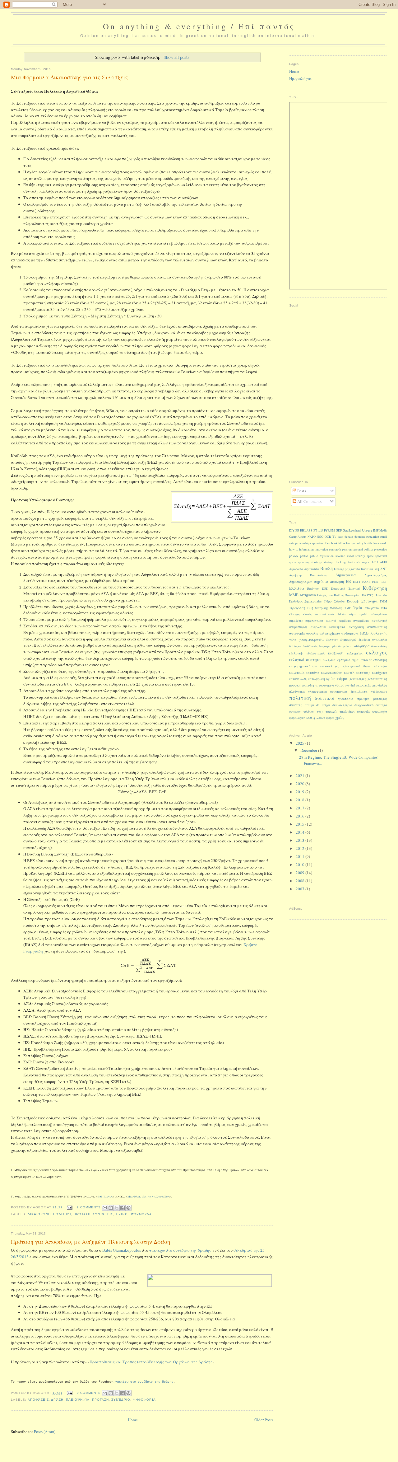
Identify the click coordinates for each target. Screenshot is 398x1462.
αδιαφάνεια (379, 614)
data (340, 536)
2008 (300, 880)
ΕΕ (348, 581)
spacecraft (381, 556)
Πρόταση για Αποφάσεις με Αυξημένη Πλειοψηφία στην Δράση (90, 1241)
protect (304, 556)
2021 (300, 775)
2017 (300, 808)
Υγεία (357, 607)
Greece (367, 529)
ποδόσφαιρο (379, 692)
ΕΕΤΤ (356, 582)
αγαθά (363, 614)
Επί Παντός (105, 1196)
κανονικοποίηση (331, 673)
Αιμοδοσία (296, 569)
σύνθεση (308, 712)
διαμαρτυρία (328, 646)
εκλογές (376, 652)
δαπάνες (332, 640)
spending (303, 562)
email (383, 537)
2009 (300, 872)
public (314, 556)
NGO (320, 537)
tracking (341, 562)
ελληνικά (329, 660)
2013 (300, 840)
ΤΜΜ (383, 601)
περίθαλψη (379, 685)
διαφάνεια (345, 646)
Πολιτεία (381, 595)
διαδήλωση (310, 646)
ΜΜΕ (293, 594)
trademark (354, 562)
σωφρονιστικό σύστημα (370, 705)
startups (329, 562)
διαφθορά (362, 646)
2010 (300, 864)
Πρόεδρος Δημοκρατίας (305, 601)
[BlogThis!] (111, 1208)
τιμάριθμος (347, 712)
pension (347, 549)
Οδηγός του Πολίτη (330, 595)
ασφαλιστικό (315, 633)
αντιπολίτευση (377, 627)
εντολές (366, 660)
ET (315, 530)
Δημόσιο (321, 581)
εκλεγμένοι (355, 653)
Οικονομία (352, 595)
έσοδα (342, 614)
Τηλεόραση (297, 608)
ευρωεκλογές (329, 666)
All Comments (309, 501)
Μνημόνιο (308, 595)
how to (293, 549)
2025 (300, 743)
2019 (300, 791)
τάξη (320, 712)
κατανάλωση (298, 679)
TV (334, 537)
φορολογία (379, 712)
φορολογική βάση (300, 718)
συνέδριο (120, 1399)
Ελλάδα (296, 588)
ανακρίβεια (361, 621)
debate (349, 536)
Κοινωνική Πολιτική (345, 589)
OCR (328, 537)
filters (341, 543)
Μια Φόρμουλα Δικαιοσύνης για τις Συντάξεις (69, 77)
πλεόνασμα (297, 692)
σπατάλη (295, 705)
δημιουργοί (348, 639)
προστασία (346, 698)
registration (327, 556)
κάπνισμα (380, 666)
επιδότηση (380, 660)
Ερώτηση (313, 589)
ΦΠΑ (384, 608)
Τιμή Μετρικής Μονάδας (324, 608)
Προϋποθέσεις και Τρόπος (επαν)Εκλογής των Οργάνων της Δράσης (151, 1362)
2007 (300, 889)
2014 (300, 832)
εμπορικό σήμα (348, 660)
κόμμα (342, 678)
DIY (291, 530)
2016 (300, 816)
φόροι (330, 718)
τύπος (122, 1214)
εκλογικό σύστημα (305, 659)
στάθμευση (312, 705)
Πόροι (328, 601)
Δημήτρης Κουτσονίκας (308, 575)
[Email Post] (69, 1207)
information (306, 549)
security (360, 556)
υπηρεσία (363, 712)
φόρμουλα (141, 1214)
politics (368, 549)
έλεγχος (294, 614)
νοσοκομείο (326, 685)
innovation (321, 549)
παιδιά (350, 685)
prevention (380, 549)
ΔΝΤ (383, 568)
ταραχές (331, 712)
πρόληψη (363, 699)
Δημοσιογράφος (375, 575)
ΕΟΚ (375, 582)
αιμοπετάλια (314, 621)
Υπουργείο (371, 608)
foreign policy (354, 543)
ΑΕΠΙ (383, 562)
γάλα (292, 640)
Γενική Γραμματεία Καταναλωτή (356, 569)
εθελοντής (296, 653)
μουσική (294, 685)
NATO (312, 537)
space (370, 556)
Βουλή (326, 568)
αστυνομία (297, 633)
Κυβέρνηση (375, 587)
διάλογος (295, 646)
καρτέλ (349, 673)
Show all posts (176, 57)
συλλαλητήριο (342, 705)
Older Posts (263, 1419)
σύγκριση (295, 712)
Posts (301, 491)
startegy (316, 562)
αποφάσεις (38, 1399)
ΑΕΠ (375, 562)
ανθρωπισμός (298, 627)
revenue (340, 556)
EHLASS (306, 530)
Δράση (57, 1399)
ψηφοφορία (144, 1399)
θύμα (366, 666)
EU (320, 530)
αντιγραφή (356, 627)
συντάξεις (103, 1214)
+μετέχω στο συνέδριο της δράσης (180, 1250)
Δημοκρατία (346, 574)
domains (359, 537)
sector (350, 556)
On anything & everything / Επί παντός (199, 26)
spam (292, 562)
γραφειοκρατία (311, 639)
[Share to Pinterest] (128, 1208)
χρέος (339, 717)
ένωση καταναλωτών (318, 614)
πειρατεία (363, 685)
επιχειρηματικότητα (303, 666)
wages (365, 562)
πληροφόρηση (317, 692)
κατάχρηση (379, 673)
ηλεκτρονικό (351, 666)
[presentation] (148, 965)
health (368, 543)
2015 (300, 824)
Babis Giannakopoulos (121, 1250)
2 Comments (89, 1207)
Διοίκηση (337, 581)
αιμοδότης (296, 621)
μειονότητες (357, 679)
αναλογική (379, 620)
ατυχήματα (332, 633)
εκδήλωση (336, 653)
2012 (300, 848)
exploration (317, 543)
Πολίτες (366, 595)
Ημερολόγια (300, 78)
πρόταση (82, 1214)
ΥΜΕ (347, 608)
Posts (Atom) (44, 1431)
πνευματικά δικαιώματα (349, 691)
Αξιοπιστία (311, 569)
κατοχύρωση (316, 679)
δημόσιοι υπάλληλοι (373, 640)
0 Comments (89, 1392)
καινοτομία (296, 673)
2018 (300, 800)
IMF (375, 530)
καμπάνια (312, 673)
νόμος (339, 685)
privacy (293, 556)
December (309, 750)
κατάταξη (363, 672)
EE (297, 530)
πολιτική (62, 1214)
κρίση (331, 678)
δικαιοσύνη (39, 1214)
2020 (300, 783)
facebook (331, 543)
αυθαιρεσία (350, 633)
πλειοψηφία (78, 1399)
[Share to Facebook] (122, 1208)
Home (133, 1419)
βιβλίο (364, 633)
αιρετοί (331, 621)
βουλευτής (378, 632)
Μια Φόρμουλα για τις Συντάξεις (148, 1196)
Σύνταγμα (369, 601)
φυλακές (319, 718)
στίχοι (326, 705)
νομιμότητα (309, 685)
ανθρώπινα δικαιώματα (328, 627)
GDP (339, 530)
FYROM (329, 530)
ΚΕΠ (325, 589)
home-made (380, 543)
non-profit (335, 549)
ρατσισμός (380, 699)
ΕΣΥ (384, 581)
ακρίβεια (345, 621)
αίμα (352, 614)
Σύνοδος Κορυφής (346, 601)
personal (358, 549)
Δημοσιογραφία (300, 581)
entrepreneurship (299, 543)
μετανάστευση (377, 679)
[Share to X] (116, 1208)
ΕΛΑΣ (366, 582)
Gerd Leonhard (352, 530)
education (372, 536)
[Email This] (105, 1208)
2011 (300, 856)
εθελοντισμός (316, 653)
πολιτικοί (324, 698)
